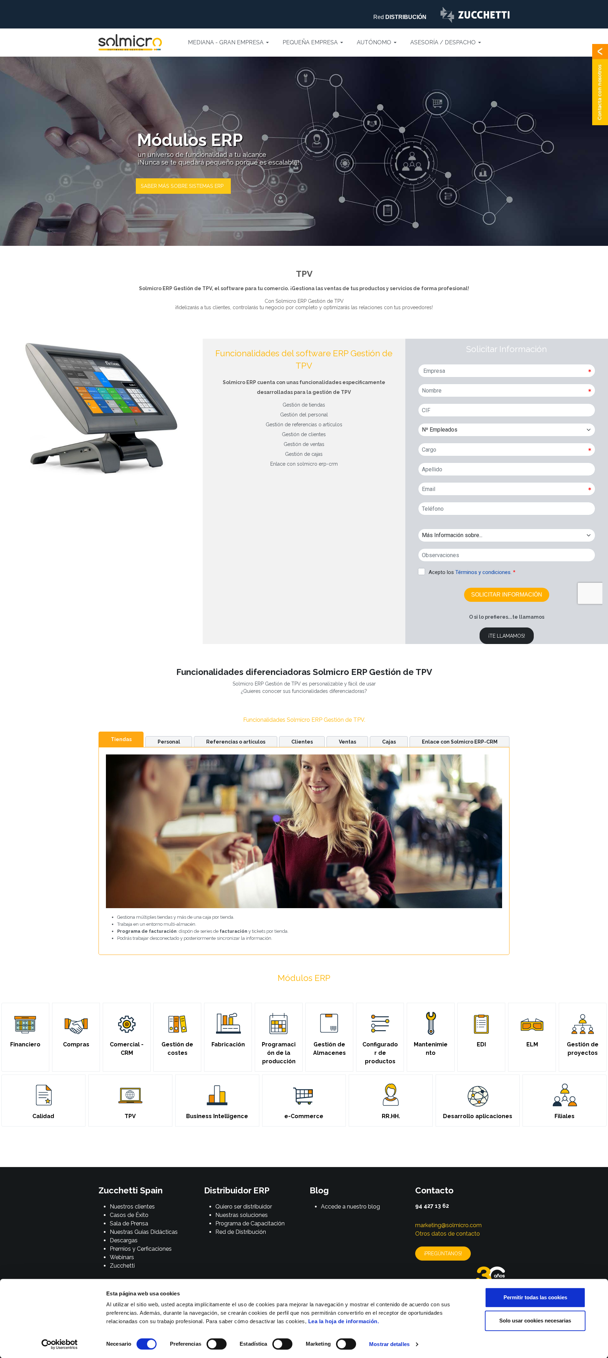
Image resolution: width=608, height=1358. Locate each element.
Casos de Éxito (129, 1215)
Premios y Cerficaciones (141, 1248)
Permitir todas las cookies (535, 1297)
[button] (229, 42)
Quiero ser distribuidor (243, 1206)
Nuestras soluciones (241, 1215)
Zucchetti (122, 1265)
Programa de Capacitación (250, 1223)
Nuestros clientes (132, 1206)
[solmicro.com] (130, 42)
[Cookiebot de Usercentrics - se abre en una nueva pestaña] (59, 1344)
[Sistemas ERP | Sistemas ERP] (183, 186)
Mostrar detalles (389, 1344)
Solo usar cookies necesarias (535, 1321)
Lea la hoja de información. (343, 1321)
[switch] (217, 1344)
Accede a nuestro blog (350, 1206)
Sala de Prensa (129, 1223)
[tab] (121, 739)
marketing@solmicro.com (448, 1225)
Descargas (124, 1240)
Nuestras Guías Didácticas (144, 1232)
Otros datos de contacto (447, 1233)
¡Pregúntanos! (443, 1253)
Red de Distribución (240, 1232)
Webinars (122, 1257)
